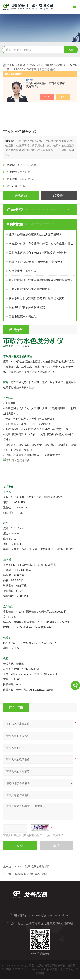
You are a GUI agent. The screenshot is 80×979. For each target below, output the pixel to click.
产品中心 (35, 64)
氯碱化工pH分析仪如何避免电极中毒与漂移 (36, 261)
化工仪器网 (66, 969)
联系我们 (59, 195)
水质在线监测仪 (53, 64)
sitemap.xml (38, 969)
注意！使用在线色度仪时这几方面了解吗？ (35, 234)
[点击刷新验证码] (40, 827)
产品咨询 (21, 195)
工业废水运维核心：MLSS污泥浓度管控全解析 (38, 252)
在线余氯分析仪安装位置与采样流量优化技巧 (37, 298)
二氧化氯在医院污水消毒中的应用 (30, 289)
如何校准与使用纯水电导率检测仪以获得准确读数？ (41, 280)
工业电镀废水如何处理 (23, 316)
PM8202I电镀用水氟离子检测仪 (32, 874)
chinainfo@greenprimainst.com (49, 915)
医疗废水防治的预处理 (23, 270)
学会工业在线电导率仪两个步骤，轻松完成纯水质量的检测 (42, 243)
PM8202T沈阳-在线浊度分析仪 (31, 866)
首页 (22, 64)
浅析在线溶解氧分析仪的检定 (27, 307)
